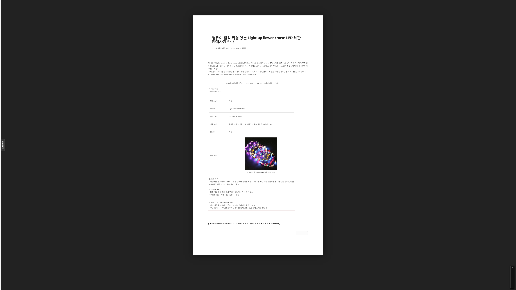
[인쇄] (512, 286)
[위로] (512, 279)
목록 (3, 145)
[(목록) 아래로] (512, 282)
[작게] (512, 275)
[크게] (512, 271)
